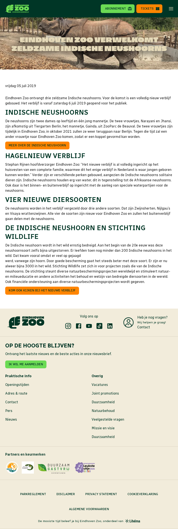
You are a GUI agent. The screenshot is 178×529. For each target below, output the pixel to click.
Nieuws (11, 419)
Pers (8, 411)
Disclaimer (65, 494)
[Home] (17, 8)
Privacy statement (101, 494)
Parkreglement (33, 494)
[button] (171, 8)
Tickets (147, 8)
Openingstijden (17, 385)
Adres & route (16, 393)
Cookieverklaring (142, 494)
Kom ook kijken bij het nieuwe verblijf (42, 290)
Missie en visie (103, 428)
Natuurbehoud (103, 411)
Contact (143, 327)
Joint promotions (105, 393)
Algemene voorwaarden (89, 509)
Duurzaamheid (103, 402)
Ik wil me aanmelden (26, 364)
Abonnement (115, 8)
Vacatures (100, 385)
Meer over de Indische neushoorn (37, 145)
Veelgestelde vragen (108, 419)
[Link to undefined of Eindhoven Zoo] (68, 326)
